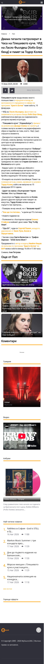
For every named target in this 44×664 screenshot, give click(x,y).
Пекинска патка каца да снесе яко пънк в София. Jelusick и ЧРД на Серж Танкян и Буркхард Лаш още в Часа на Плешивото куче (21, 307)
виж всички (7, 589)
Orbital (7, 402)
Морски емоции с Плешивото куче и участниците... (22, 566)
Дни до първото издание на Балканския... (22, 554)
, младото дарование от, (20, 231)
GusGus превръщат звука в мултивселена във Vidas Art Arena (20, 18)
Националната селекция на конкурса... (21, 578)
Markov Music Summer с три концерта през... (21, 542)
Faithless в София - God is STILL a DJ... (23, 530)
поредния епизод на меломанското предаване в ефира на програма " (18, 103)
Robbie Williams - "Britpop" (14, 499)
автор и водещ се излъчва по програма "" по (21, 246)
